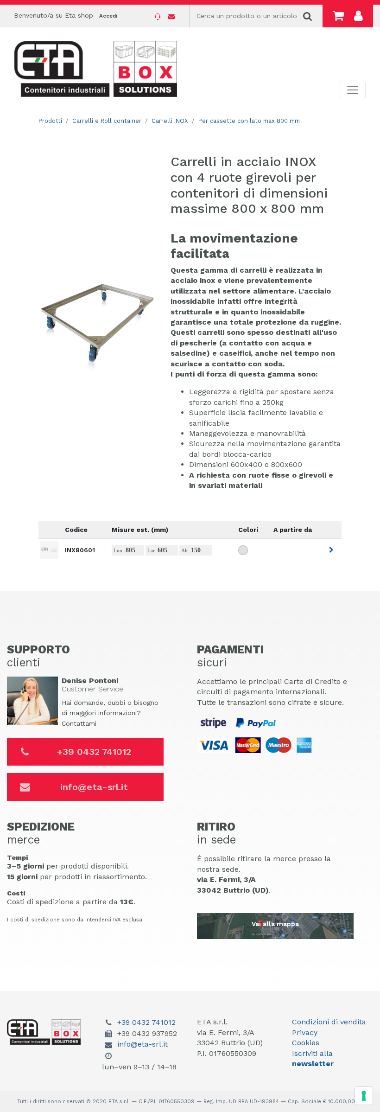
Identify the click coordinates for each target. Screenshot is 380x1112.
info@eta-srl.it (94, 786)
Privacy (304, 1032)
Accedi (108, 16)
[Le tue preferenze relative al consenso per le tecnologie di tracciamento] (364, 1096)
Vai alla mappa (275, 923)
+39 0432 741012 (94, 751)
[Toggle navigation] (353, 90)
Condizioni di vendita (329, 1021)
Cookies (305, 1042)
